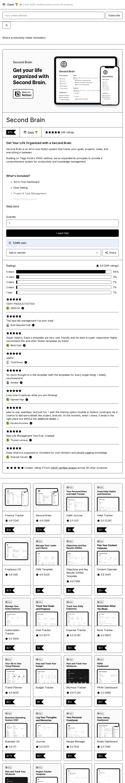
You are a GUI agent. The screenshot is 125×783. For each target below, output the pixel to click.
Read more (12, 206)
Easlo (33, 132)
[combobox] (53, 252)
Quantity (11, 216)
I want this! (62, 233)
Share (112, 252)
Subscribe (114, 15)
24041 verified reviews (64, 467)
